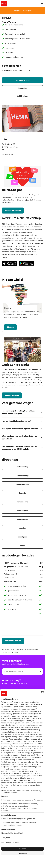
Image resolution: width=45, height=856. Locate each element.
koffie (22, 545)
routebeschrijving (22, 80)
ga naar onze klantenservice (15, 683)
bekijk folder (22, 96)
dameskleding (22, 484)
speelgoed (22, 537)
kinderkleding (22, 475)
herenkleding (22, 502)
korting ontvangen (13, 210)
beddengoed (22, 510)
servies (22, 528)
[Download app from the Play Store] (26, 264)
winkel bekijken (10, 581)
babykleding (22, 467)
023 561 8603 (9, 570)
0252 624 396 (7, 154)
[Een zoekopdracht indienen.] (40, 671)
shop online (22, 88)
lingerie (22, 493)
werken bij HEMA (12, 395)
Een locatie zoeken (13, 641)
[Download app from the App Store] (9, 264)
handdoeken (22, 519)
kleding (10, 327)
